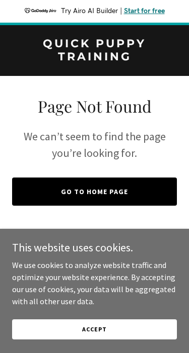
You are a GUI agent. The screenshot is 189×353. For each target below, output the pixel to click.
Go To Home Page (94, 191)
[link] (94, 57)
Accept (94, 329)
